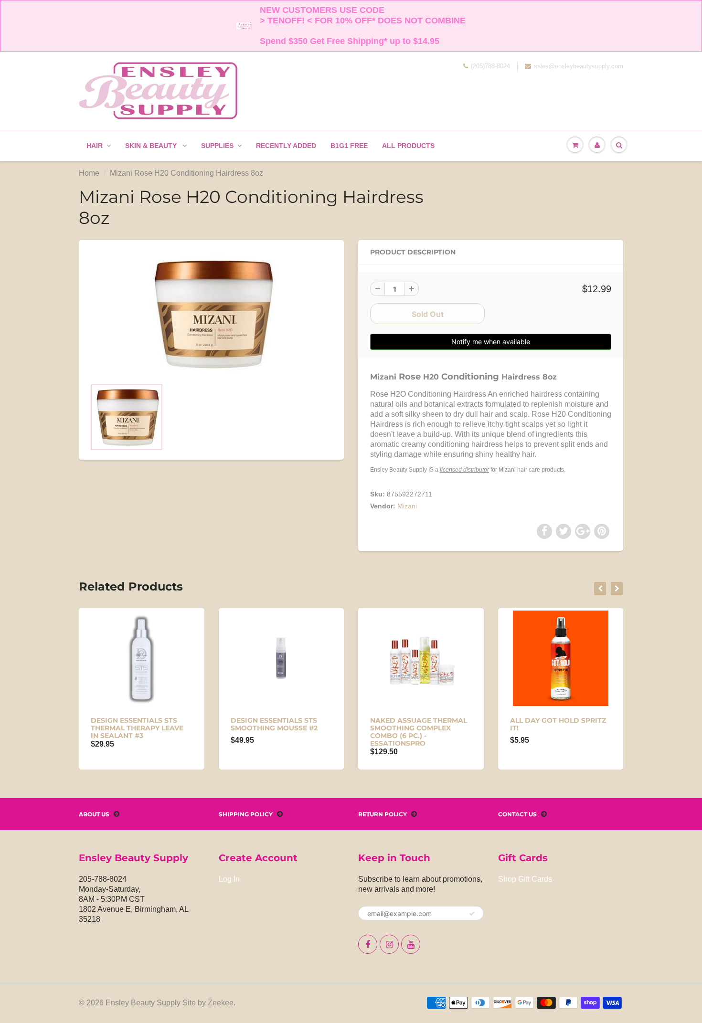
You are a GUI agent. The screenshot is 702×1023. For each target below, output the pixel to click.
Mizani (407, 506)
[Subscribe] (471, 913)
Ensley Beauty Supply (143, 1003)
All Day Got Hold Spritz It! (558, 724)
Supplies (217, 145)
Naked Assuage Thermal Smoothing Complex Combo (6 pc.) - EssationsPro (418, 732)
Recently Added (286, 145)
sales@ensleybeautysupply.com (578, 66)
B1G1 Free (349, 145)
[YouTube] (410, 944)
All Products (408, 145)
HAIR (94, 145)
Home (89, 173)
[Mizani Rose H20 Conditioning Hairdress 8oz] (211, 314)
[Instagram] (389, 944)
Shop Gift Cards (525, 879)
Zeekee (221, 1003)
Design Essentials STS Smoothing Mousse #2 (274, 724)
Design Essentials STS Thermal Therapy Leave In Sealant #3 (137, 728)
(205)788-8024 (490, 66)
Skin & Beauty (152, 145)
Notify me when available (490, 341)
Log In (229, 879)
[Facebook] (367, 944)
